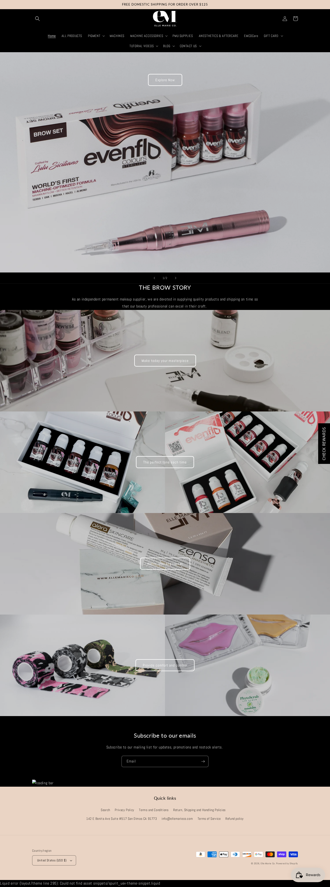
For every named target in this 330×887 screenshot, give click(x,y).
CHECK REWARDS (324, 443)
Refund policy (234, 818)
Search (105, 810)
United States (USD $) (51, 860)
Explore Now (165, 80)
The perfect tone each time (165, 462)
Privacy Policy (124, 810)
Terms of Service (209, 818)
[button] (37, 18)
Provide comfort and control (165, 665)
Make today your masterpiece (165, 360)
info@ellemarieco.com (177, 818)
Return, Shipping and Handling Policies (199, 810)
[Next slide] (175, 278)
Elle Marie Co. (268, 863)
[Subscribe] (203, 761)
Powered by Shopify (287, 863)
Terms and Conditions (153, 810)
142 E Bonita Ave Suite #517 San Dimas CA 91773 (121, 818)
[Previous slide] (154, 278)
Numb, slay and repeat (165, 563)
